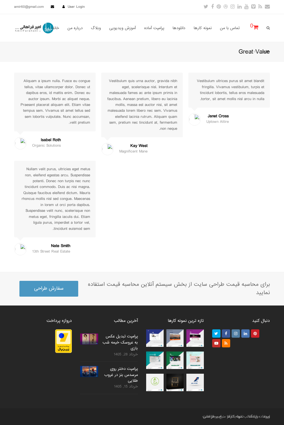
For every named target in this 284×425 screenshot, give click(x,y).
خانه (266, 51)
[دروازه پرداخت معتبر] (63, 352)
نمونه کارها (235, 416)
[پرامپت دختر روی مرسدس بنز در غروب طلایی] (89, 371)
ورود (266, 416)
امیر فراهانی (212, 416)
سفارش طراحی (49, 288)
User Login (76, 6)
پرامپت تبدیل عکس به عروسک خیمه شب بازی (120, 342)
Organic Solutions (46, 146)
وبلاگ (253, 416)
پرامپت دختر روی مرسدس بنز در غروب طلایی (121, 375)
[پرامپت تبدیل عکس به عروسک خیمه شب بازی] (89, 339)
